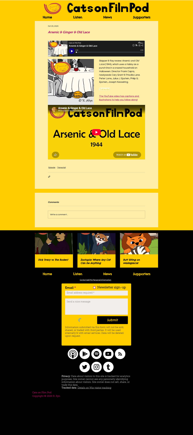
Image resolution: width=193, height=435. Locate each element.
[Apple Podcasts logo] (73, 354)
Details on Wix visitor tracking (94, 388)
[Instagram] (96, 367)
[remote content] (96, 49)
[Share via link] (49, 176)
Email (69, 287)
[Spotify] (96, 354)
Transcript (61, 167)
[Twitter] (84, 367)
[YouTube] (108, 354)
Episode (51, 167)
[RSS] (120, 354)
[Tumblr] (108, 367)
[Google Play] (84, 354)
